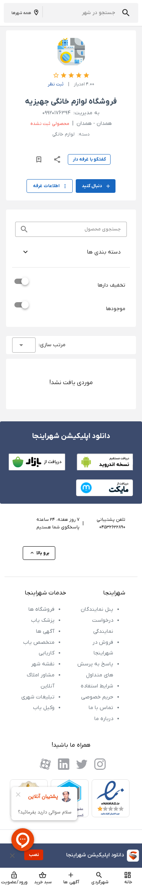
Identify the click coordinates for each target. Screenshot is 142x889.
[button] (126, 12)
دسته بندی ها (104, 252)
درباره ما (103, 718)
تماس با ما (101, 707)
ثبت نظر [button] (56, 84)
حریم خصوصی (97, 697)
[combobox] (24, 345)
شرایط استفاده (97, 686)
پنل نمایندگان (97, 609)
